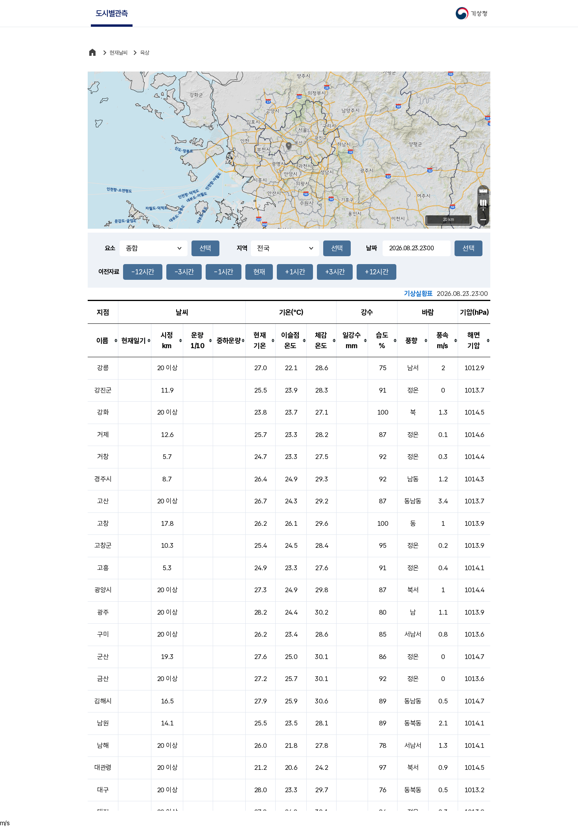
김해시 (102, 701)
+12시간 (376, 272)
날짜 (371, 248)
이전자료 (108, 271)
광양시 (102, 590)
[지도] (483, 203)
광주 (103, 612)
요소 (110, 248)
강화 (103, 412)
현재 (259, 272)
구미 (103, 634)
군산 (103, 657)
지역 (242, 248)
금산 (103, 679)
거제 (103, 435)
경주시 (102, 479)
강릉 (103, 368)
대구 (103, 790)
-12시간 (143, 272)
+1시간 (295, 272)
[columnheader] (103, 340)
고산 (103, 501)
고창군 (102, 545)
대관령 (102, 767)
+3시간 (335, 272)
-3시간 (184, 272)
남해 (103, 745)
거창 (103, 457)
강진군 (102, 390)
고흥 (103, 568)
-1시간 (223, 272)
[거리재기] (483, 191)
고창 (103, 523)
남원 (103, 723)
